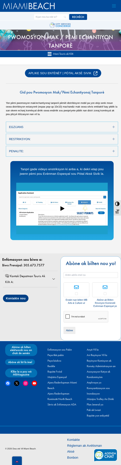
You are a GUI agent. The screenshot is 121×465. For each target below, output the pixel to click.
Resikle (51, 366)
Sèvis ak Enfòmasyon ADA (62, 404)
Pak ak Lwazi (94, 410)
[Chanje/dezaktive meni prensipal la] (114, 6)
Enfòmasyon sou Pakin (60, 349)
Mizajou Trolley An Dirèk (100, 399)
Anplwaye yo (94, 382)
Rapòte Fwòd (55, 371)
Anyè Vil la (93, 349)
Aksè (70, 451)
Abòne (69, 330)
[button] (113, 127)
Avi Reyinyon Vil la (97, 355)
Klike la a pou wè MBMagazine (21, 373)
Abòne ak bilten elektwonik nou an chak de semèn (21, 350)
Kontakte (73, 440)
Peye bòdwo (54, 360)
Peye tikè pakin (56, 355)
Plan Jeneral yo (95, 404)
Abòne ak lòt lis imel (20, 362)
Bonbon (72, 457)
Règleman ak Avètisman (84, 445)
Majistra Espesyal (57, 377)
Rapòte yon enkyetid (98, 415)
